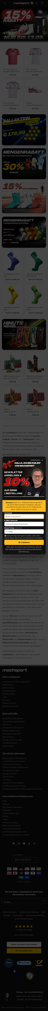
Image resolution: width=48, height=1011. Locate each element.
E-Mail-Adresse (11, 520)
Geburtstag (9, 528)
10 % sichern (24, 542)
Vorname (8, 513)
